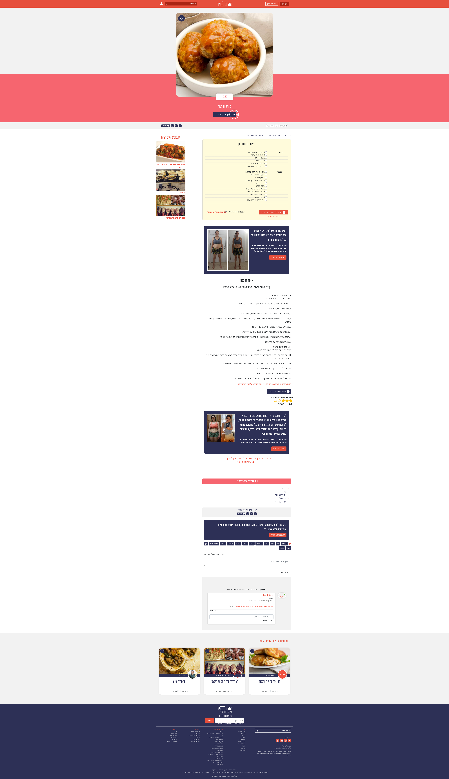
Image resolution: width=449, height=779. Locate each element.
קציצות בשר (220, 747)
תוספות (243, 737)
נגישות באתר (174, 733)
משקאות (243, 733)
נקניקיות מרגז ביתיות (218, 745)
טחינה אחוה (214, 544)
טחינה (223, 544)
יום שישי (259, 544)
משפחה (230, 544)
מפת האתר (174, 739)
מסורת (238, 544)
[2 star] (287, 400)
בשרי (266, 544)
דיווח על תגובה (267, 621)
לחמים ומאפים (241, 743)
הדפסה (165, 126)
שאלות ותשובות (173, 735)
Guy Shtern (268, 595)
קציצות (284, 544)
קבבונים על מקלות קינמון (217, 753)
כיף (206, 544)
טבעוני (243, 747)
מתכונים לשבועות (195, 741)
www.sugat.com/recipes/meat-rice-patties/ (251, 606)
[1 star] (291, 400)
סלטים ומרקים (242, 739)
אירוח (282, 548)
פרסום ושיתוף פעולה (172, 741)
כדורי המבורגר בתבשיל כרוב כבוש (215, 760)
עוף (278, 544)
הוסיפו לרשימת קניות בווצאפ (271, 212)
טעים (251, 544)
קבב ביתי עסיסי (219, 739)
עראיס (221, 731)
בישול (245, 544)
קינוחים (198, 737)
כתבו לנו (175, 731)
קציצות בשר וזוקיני (218, 758)
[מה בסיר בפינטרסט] (289, 740)
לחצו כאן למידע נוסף (273, 216)
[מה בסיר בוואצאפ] (285, 740)
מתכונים (198, 733)
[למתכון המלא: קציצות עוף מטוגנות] (269, 660)
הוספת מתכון (271, 4)
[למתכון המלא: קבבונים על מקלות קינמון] (224, 660)
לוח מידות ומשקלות (215, 212)
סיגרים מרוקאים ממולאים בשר (215, 737)
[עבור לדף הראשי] (224, 708)
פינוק (288, 548)
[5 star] (275, 400)
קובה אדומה (220, 764)
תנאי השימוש (174, 737)
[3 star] (283, 400)
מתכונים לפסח (196, 739)
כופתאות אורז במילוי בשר (217, 749)
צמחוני (243, 745)
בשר (272, 544)
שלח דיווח (284, 572)
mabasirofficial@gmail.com (281, 748)
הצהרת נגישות (232, 770)
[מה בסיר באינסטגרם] (281, 740)
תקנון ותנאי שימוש (222, 770)
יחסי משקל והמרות (195, 731)
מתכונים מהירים (241, 731)
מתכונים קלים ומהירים (194, 735)
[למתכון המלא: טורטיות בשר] (179, 660)
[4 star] (279, 400)
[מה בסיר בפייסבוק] (277, 740)
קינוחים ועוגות (241, 741)
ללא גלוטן (243, 749)
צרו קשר (214, 770)
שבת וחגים (242, 751)
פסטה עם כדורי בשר (218, 762)
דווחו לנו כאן (185, 772)
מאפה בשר (220, 751)
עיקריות (243, 735)
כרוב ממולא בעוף (218, 741)
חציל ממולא (220, 743)
